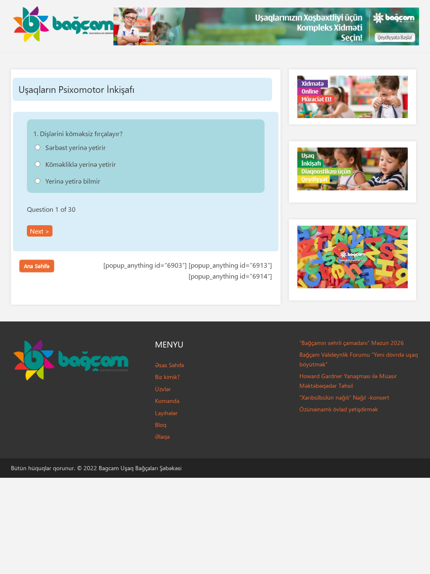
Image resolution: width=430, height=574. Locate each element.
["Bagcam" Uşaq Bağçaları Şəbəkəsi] (63, 22)
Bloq (160, 425)
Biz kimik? (167, 377)
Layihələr (166, 413)
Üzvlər (163, 389)
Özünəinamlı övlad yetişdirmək (338, 409)
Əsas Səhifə (169, 365)
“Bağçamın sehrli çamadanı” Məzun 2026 (351, 343)
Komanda (167, 401)
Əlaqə (162, 436)
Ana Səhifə (37, 265)
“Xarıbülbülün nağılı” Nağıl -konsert (344, 397)
